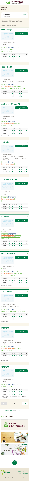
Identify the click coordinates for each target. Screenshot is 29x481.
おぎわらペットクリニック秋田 (10, 104)
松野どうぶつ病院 (6, 67)
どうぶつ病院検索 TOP (6, 411)
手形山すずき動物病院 (8, 254)
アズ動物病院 (5, 142)
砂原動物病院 (5, 328)
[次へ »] (25, 403)
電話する (22, 33)
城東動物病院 (5, 367)
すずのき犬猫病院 (6, 30)
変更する (24, 14)
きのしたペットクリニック (9, 179)
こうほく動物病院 (6, 292)
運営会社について (22, 471)
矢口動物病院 (5, 217)
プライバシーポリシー (23, 473)
